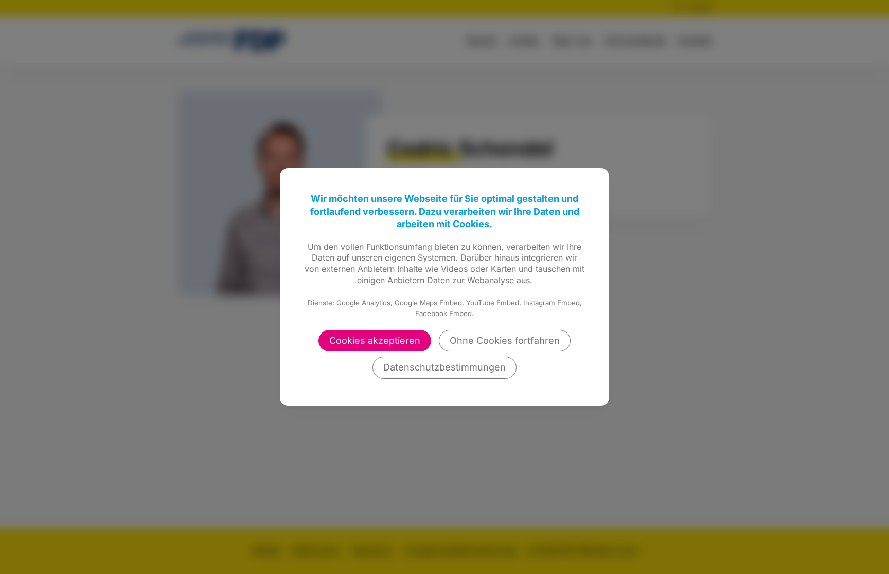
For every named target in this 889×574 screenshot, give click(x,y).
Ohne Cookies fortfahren (505, 340)
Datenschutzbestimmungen (444, 367)
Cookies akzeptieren (374, 340)
